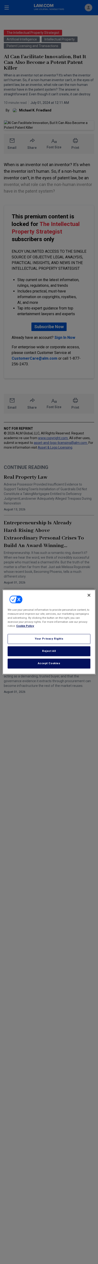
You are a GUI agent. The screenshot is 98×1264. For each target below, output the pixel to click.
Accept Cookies (49, 663)
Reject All (49, 651)
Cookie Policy (25, 626)
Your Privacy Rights (49, 639)
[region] (48, 631)
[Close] (89, 595)
